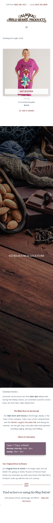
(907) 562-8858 (41, 4)
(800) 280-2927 (20, 4)
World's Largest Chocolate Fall (23, 422)
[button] (26, 110)
